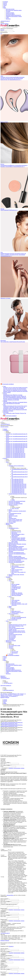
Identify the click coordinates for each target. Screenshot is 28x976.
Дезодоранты (12, 638)
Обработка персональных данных (14, 16)
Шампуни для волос (14, 165)
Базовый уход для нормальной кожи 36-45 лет (16, 446)
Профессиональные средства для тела (9, 253)
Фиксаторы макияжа (16, 595)
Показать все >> (17, 79)
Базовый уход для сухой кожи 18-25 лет (15, 448)
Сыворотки (11, 514)
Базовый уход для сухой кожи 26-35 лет (15, 449)
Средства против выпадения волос (17, 557)
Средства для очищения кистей (18, 617)
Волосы (2, 164)
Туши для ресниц (15, 600)
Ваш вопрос (3, 972)
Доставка (8, 11)
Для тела (19, 341)
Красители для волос (16, 531)
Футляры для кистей (16, 618)
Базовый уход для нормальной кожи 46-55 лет (16, 447)
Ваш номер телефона (6, 765)
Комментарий (4, 908)
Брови (7, 210)
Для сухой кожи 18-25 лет (17, 479)
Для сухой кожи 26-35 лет (17, 480)
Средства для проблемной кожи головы (18, 558)
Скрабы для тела (16, 408)
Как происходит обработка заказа (13, 10)
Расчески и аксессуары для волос (16, 574)
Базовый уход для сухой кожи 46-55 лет (15, 452)
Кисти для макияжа (19, 402)
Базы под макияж (15, 584)
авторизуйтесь (10, 895)
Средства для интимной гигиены (16, 628)
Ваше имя (3, 763)
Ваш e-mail (3, 902)
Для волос (14, 341)
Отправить (3, 769)
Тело (2, 252)
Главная (5, 429)
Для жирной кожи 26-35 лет (17, 490)
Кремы (10, 509)
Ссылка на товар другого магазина (9, 904)
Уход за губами (12, 522)
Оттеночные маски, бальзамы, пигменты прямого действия (18, 538)
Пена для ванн (10, 254)
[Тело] (8, 621)
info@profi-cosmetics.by (8, 690)
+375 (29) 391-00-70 (5, 424)
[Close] (6, 423)
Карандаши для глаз (16, 602)
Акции (4, 5)
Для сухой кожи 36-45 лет (17, 481)
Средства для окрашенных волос (16, 552)
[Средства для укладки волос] (22, 562)
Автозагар (11, 633)
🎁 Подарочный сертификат (7, 384)
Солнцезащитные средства (15, 513)
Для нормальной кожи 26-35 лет (18, 485)
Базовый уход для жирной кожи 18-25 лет (15, 453)
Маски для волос (13, 166)
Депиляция (11, 639)
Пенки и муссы (15, 570)
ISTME (13, 500)
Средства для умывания (8, 79)
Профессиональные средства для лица (17, 493)
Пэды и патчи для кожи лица (15, 519)
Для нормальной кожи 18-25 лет (18, 484)
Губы (9, 210)
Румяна (13, 591)
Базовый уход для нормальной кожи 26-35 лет (16, 444)
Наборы (10, 575)
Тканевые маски (12, 518)
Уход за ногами (12, 636)
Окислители (14, 533)
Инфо (4, 7)
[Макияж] (10, 577)
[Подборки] (8, 430)
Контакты (8, 18)
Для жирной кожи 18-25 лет (17, 488)
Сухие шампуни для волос (15, 559)
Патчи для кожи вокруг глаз (15, 520)
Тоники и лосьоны (12, 391)
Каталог (5, 2)
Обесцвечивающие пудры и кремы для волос (17, 535)
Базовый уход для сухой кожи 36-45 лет (15, 451)
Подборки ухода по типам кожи (8, 77)
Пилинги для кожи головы (15, 556)
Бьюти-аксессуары (13, 619)
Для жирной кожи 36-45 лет (17, 491)
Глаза (4, 210)
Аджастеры (14, 585)
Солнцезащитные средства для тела (17, 632)
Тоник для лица (15, 508)
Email (2, 766)
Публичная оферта (10, 13)
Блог (4, 6)
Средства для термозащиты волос (16, 561)
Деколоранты (14, 536)
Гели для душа (14, 651)
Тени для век (14, 601)
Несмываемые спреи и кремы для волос (18, 548)
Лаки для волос (15, 566)
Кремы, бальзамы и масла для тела (13, 409)
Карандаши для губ (15, 611)
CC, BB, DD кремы (15, 588)
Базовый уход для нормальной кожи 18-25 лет (16, 443)
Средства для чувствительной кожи (17, 501)
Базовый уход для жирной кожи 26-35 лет (15, 454)
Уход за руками (12, 635)
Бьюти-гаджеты (4, 121)
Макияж (2, 208)
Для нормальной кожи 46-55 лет (18, 487)
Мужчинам (3, 340)
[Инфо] (6, 660)
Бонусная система (10, 9)
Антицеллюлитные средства (15, 634)
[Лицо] (9, 462)
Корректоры (14, 589)
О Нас (7, 17)
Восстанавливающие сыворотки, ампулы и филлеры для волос (16, 547)
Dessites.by (11, 946)
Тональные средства (16, 586)
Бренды (5, 4)
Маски (10, 517)
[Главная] (10, 420)
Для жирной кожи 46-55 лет (17, 492)
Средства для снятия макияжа (15, 503)
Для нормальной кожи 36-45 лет (18, 486)
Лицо (2, 75)
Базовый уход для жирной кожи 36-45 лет (15, 455)
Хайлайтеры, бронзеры (16, 592)
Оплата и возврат (10, 12)
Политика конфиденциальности (13, 15)
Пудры (13, 590)
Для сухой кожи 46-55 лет (17, 482)
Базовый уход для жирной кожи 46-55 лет (15, 457)
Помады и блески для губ (17, 612)
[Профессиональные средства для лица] (9, 495)
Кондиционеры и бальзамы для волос (12, 396)
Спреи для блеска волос (16, 569)
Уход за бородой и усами (6, 341)
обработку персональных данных (16, 768)
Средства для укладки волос (15, 562)
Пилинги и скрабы (13, 515)
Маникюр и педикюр (5, 298)
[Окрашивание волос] (18, 528)
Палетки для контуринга (17, 594)
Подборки (5, 1)
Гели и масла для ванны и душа (16, 625)
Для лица (23, 341)
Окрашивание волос (5, 165)
